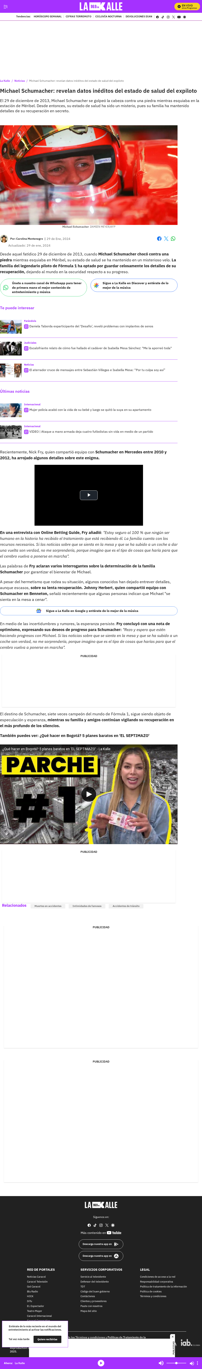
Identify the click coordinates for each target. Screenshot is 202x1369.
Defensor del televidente (94, 1282)
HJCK (30, 1296)
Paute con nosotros (91, 1306)
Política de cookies (151, 1291)
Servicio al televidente (93, 1277)
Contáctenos (87, 1296)
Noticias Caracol (36, 1277)
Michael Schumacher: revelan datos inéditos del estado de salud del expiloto (76, 80)
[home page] (101, 6)
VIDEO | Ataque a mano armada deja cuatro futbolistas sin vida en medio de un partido (91, 431)
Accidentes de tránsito (126, 906)
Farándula (30, 321)
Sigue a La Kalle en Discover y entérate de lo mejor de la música (135, 285)
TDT (82, 1286)
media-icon (101, 1363)
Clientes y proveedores (93, 1301)
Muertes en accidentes (48, 906)
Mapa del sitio (88, 1311)
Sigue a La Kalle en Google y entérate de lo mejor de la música (92, 611)
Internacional (32, 404)
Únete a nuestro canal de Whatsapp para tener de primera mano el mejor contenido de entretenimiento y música (46, 287)
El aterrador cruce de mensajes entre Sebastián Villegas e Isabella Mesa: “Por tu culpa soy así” (97, 370)
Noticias (19, 80)
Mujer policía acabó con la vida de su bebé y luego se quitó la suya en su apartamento (90, 410)
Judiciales (30, 342)
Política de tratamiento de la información (163, 1286)
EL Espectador (35, 1306)
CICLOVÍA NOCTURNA (108, 16)
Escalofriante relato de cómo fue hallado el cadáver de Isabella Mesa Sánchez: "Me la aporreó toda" (100, 348)
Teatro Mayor (34, 1311)
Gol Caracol (33, 1286)
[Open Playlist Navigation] (197, 1363)
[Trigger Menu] (5, 6)
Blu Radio (32, 1291)
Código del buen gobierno (95, 1291)
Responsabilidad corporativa (156, 1282)
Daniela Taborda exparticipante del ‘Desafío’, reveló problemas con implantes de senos (91, 326)
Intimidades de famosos (87, 906)
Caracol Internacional (39, 1316)
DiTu (29, 1301)
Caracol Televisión (37, 1282)
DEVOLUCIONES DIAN (139, 16)
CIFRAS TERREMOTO (78, 16)
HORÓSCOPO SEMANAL (48, 16)
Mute (161, 1363)
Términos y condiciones (153, 1296)
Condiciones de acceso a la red (157, 1277)
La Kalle (5, 80)
